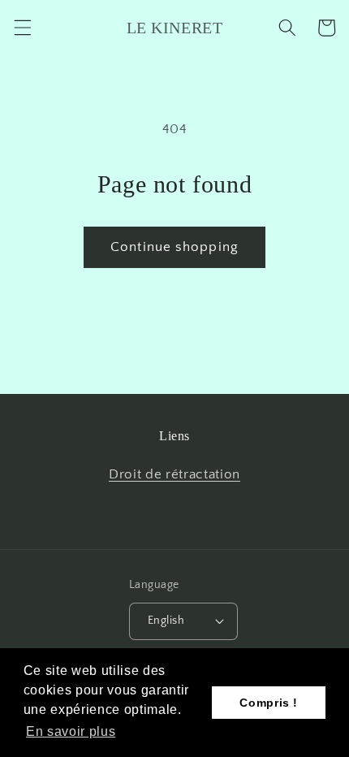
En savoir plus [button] (70, 731)
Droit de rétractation (174, 474)
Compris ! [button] (268, 702)
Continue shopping (174, 247)
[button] (21, 27)
